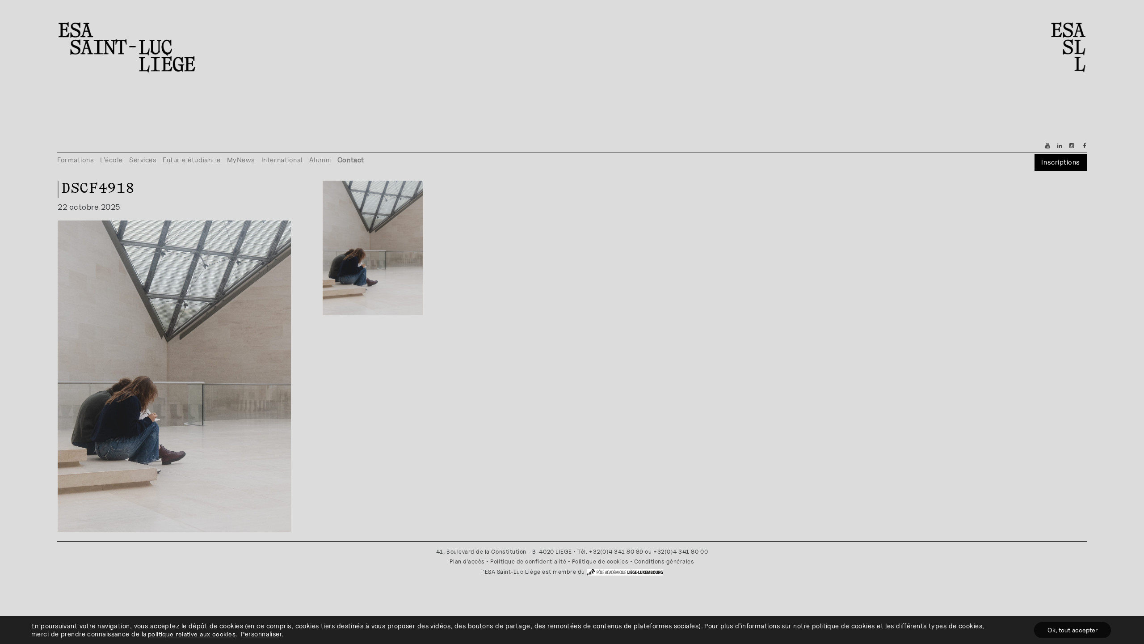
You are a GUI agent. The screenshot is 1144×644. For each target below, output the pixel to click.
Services (142, 160)
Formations (75, 160)
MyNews (241, 160)
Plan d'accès (467, 561)
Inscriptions (1060, 162)
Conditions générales (664, 561)
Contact (350, 160)
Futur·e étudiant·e (192, 160)
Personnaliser (261, 634)
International (282, 160)
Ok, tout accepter (1072, 630)
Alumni (320, 160)
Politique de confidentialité (528, 561)
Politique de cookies (600, 561)
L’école (111, 160)
